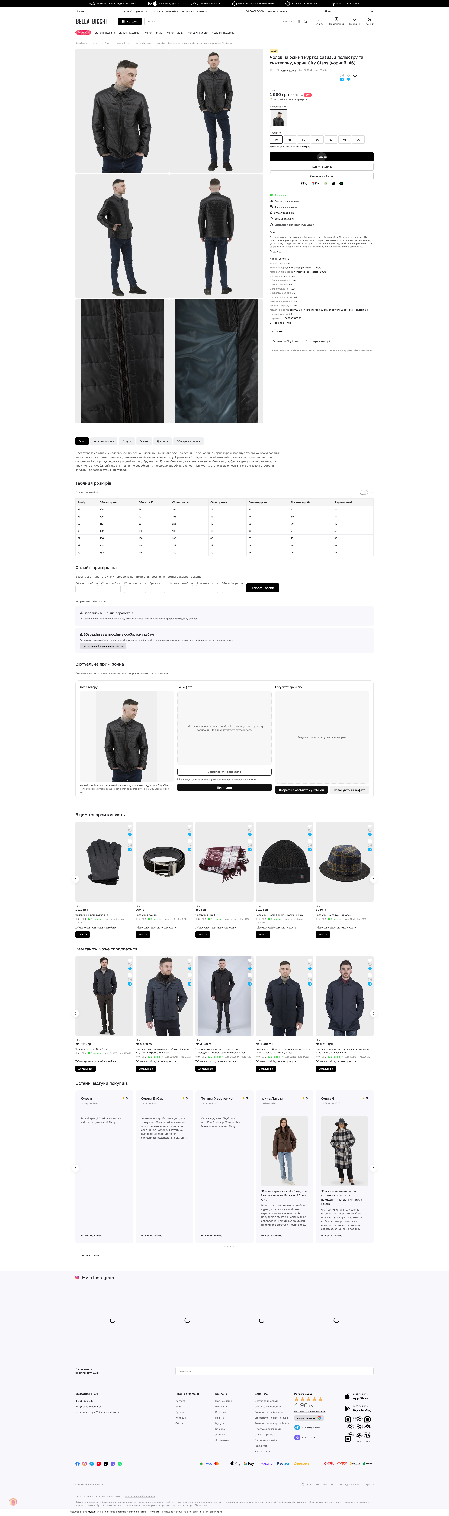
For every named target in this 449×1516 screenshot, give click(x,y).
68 (344, 139)
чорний (278, 118)
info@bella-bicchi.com (88, 1406)
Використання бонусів (269, 1412)
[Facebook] (77, 1464)
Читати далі (201, 1505)
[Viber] (113, 1464)
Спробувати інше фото (349, 790)
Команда (220, 1412)
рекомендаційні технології (140, 1496)
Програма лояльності (268, 1428)
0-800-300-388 (255, 11)
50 (303, 139)
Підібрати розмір (263, 588)
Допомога (261, 1393)
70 (358, 139)
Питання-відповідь (266, 1440)
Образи (179, 1423)
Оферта (369, 1484)
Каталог (180, 1400)
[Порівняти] (342, 74)
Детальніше (85, 1068)
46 (276, 139)
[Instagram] (84, 1464)
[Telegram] (91, 1464)
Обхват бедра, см (232, 583)
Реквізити (261, 1445)
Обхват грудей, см (86, 583)
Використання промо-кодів (271, 1417)
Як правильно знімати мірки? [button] (91, 601)
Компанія (221, 1393)
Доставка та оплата (266, 1400)
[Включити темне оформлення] (372, 11)
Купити (322, 157)
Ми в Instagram (98, 1277)
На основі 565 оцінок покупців (309, 1411)
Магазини (221, 1406)
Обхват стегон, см (135, 583)
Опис (82, 441)
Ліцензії (220, 1434)
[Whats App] (120, 1464)
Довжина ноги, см (207, 583)
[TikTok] (106, 1464)
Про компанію (223, 1400)
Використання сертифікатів (272, 1423)
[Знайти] (305, 21)
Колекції (180, 1417)
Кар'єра (220, 1428)
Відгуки (127, 441)
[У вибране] (348, 74)
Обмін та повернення (268, 1406)
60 (317, 139)
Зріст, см (155, 583)
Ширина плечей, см (181, 583)
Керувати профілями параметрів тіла (103, 645)
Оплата (144, 441)
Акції (178, 1406)
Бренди (180, 1412)
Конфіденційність (349, 1484)
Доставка (162, 441)
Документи (222, 1440)
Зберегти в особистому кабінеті (301, 790)
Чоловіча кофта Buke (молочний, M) (118, 1512)
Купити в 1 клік (322, 166)
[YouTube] (99, 1464)
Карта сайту (262, 1451)
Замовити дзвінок (277, 11)
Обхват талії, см (111, 583)
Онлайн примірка (265, 1434)
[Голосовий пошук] (299, 21)
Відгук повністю (91, 1235)
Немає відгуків (288, 70)
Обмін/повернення (188, 441)
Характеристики (104, 441)
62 (331, 139)
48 (289, 139)
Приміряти (224, 787)
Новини (220, 1417)
